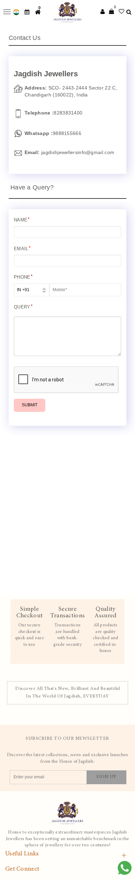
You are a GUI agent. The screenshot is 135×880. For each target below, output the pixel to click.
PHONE (23, 277)
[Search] (129, 12)
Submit (29, 405)
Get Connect (22, 869)
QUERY (23, 307)
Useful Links (22, 854)
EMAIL (22, 248)
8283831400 (68, 113)
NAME (22, 219)
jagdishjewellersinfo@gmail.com (77, 152)
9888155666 (67, 133)
